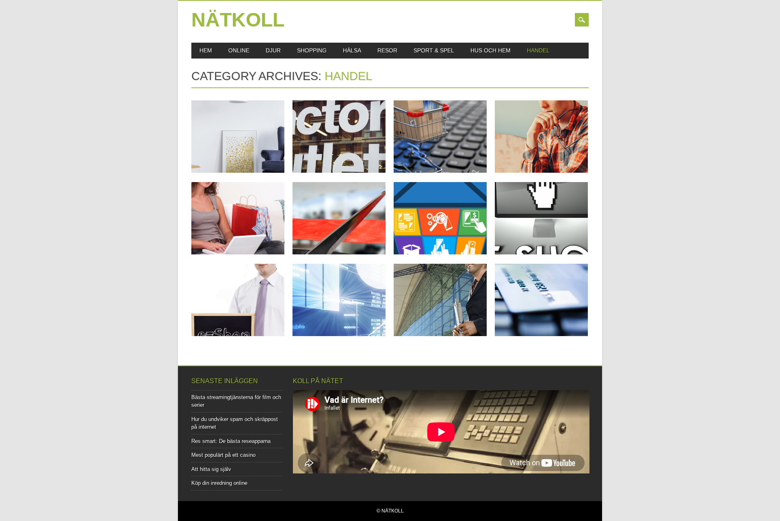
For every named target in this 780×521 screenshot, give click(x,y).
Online (238, 50)
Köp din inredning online (219, 483)
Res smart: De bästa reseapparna (231, 441)
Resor (387, 50)
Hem (205, 50)
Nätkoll (237, 19)
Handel (538, 50)
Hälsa (352, 50)
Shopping (312, 50)
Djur (273, 50)
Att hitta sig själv (211, 469)
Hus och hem (490, 50)
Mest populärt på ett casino (223, 455)
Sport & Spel (434, 50)
